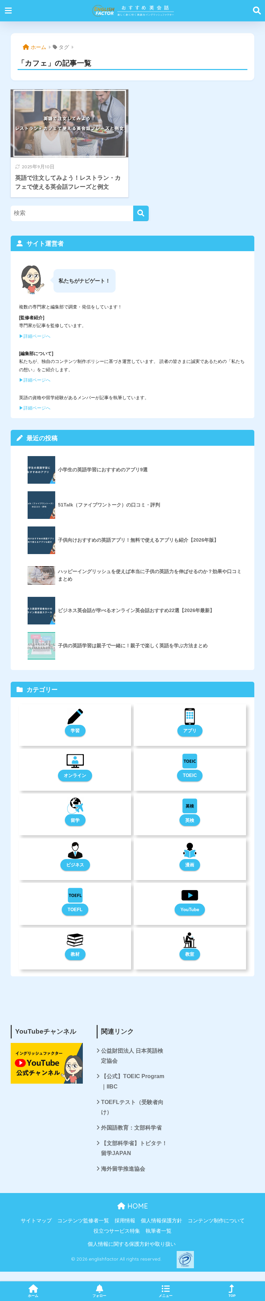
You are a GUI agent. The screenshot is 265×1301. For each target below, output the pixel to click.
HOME (136, 1206)
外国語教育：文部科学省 (131, 1128)
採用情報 (125, 1220)
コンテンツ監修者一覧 (83, 1220)
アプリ (190, 730)
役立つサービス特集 (117, 1231)
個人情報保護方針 (161, 1220)
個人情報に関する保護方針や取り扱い (132, 1244)
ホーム (33, 1296)
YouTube (189, 909)
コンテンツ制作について (216, 1220)
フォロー (99, 1296)
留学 (75, 820)
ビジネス (75, 864)
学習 (75, 730)
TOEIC (190, 775)
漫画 (189, 864)
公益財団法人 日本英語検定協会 (132, 1056)
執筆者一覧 (158, 1231)
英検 (189, 820)
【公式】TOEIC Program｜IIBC (132, 1081)
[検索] (141, 213)
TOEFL (75, 909)
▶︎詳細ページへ (34, 336)
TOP (232, 1296)
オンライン (75, 775)
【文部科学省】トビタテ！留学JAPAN (134, 1148)
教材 (75, 954)
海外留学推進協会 (123, 1169)
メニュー (166, 1296)
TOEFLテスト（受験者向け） (132, 1107)
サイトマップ (36, 1220)
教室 (189, 954)
